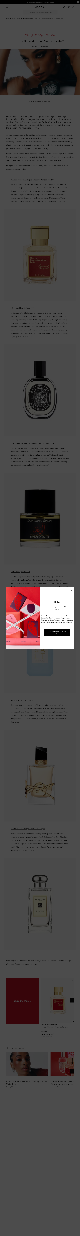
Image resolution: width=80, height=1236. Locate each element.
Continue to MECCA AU (57, 631)
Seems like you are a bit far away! (57, 608)
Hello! (57, 601)
